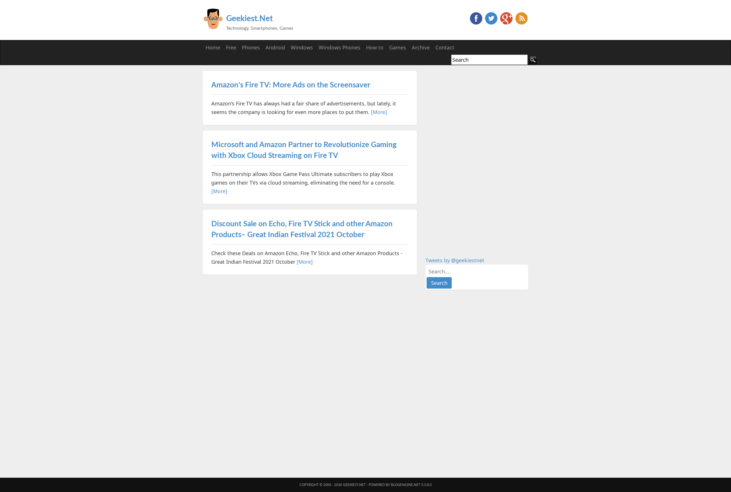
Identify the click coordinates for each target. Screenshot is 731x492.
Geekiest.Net (249, 19)
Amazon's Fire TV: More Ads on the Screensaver (290, 85)
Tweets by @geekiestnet (454, 260)
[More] (379, 112)
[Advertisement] (468, 156)
